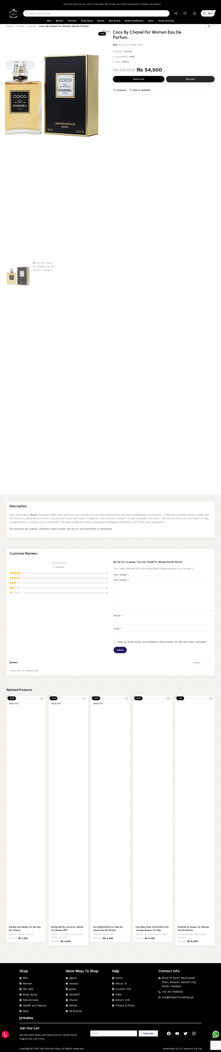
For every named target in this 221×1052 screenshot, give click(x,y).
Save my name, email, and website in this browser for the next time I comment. (162, 642)
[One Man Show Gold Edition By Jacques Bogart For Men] (152, 809)
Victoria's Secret (68, 934)
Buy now (190, 79)
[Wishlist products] (185, 13)
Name (118, 615)
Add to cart (138, 79)
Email (118, 628)
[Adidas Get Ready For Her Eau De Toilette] (26, 809)
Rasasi (105, 934)
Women (30, 934)
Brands (12, 934)
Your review (121, 579)
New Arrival (200, 934)
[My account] (194, 13)
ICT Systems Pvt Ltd (190, 1048)
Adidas (20, 934)
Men (112, 934)
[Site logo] (13, 13)
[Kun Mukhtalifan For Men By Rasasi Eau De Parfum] (110, 809)
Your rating (121, 574)
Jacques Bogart (152, 934)
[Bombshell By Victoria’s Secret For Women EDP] (68, 809)
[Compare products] (175, 13)
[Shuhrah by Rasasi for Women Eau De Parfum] (195, 809)
